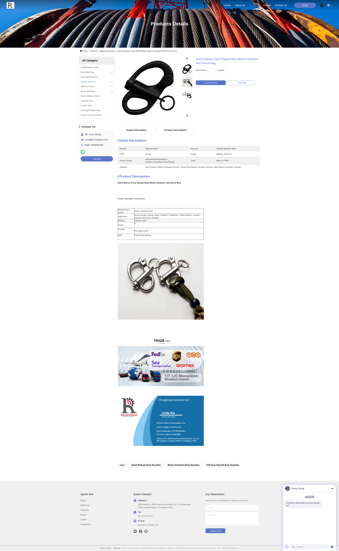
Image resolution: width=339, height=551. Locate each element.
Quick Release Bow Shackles (146, 465)
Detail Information (136, 130)
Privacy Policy (105, 548)
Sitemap (116, 548)
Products (94, 51)
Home (227, 5)
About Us (85, 505)
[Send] (332, 547)
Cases (84, 519)
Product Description (175, 130)
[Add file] (286, 547)
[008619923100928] (146, 532)
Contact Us (86, 524)
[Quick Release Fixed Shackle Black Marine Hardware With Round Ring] (148, 87)
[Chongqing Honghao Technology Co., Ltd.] (10, 5)
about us (240, 5)
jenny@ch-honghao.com (96, 140)
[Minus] (332, 488)
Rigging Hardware (107, 51)
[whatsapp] (82, 152)
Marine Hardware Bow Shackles (183, 465)
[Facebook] (140, 532)
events (267, 5)
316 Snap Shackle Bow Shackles (222, 465)
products (254, 5)
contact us (281, 5)
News (83, 515)
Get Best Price (211, 83)
